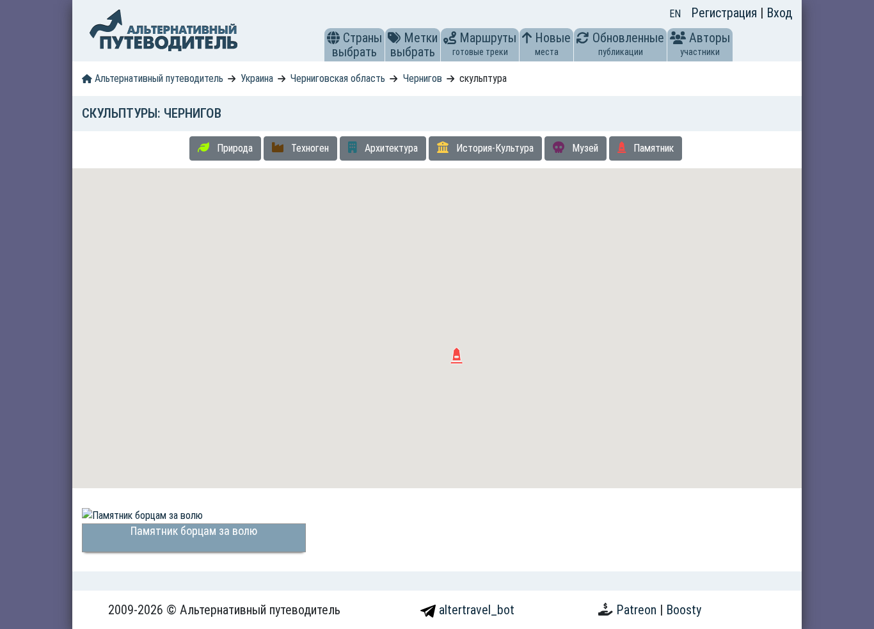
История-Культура (494, 148)
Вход (779, 12)
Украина (257, 78)
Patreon (638, 609)
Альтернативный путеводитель (157, 78)
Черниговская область (337, 78)
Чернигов (422, 78)
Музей (583, 148)
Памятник (652, 148)
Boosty (683, 609)
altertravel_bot (475, 609)
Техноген (309, 148)
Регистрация (725, 12)
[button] (333, 37)
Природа (233, 148)
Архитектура (390, 148)
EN (675, 14)
